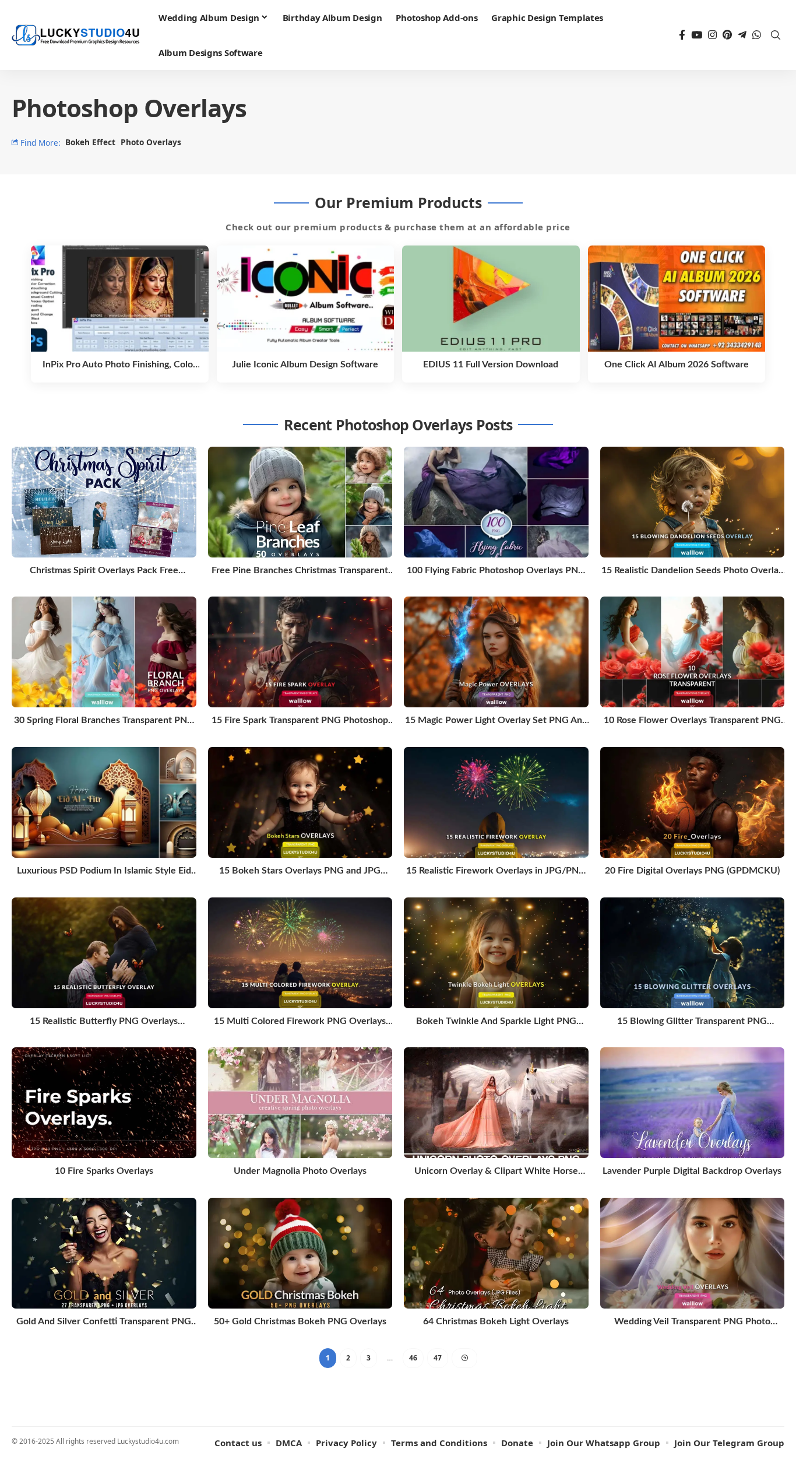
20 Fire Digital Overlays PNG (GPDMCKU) (692, 870)
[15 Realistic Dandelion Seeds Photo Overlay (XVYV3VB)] (692, 502)
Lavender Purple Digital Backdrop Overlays (692, 1171)
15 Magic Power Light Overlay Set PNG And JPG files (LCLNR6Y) (496, 721)
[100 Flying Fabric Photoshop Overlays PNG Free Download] (496, 502)
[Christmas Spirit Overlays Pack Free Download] (104, 502)
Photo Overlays (151, 142)
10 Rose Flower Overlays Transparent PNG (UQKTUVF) (692, 721)
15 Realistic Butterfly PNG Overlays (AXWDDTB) (104, 1021)
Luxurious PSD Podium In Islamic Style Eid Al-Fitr (104, 871)
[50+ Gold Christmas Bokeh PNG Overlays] (300, 1253)
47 (438, 1358)
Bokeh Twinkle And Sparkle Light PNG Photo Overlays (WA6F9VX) (496, 1021)
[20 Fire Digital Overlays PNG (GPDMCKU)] (692, 802)
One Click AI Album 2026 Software (676, 364)
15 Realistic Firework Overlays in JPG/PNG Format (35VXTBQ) (496, 871)
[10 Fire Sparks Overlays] (104, 1102)
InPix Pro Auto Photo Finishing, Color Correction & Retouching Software (119, 365)
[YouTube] (696, 35)
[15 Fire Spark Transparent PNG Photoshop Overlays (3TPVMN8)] (300, 652)
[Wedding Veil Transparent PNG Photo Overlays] (692, 1253)
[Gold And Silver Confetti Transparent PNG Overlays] (104, 1253)
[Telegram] (742, 35)
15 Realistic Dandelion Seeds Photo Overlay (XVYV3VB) (692, 571)
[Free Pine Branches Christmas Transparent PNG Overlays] (300, 502)
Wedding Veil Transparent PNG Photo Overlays (692, 1322)
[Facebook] (682, 35)
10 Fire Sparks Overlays (104, 1171)
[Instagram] (712, 35)
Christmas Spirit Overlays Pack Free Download (104, 571)
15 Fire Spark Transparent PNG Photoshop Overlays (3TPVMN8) (300, 721)
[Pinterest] (727, 35)
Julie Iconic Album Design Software (305, 364)
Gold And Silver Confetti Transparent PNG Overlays (103, 1322)
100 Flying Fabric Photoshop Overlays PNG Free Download (496, 571)
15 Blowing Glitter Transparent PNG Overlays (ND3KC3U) (692, 1021)
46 (413, 1358)
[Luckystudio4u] (76, 35)
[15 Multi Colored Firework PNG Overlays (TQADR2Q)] (300, 952)
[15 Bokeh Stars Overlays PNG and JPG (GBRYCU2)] (300, 802)
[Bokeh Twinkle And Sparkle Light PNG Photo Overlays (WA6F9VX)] (496, 952)
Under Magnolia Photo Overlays (300, 1171)
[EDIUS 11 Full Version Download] (491, 298)
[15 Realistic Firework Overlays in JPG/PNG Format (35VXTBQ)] (496, 802)
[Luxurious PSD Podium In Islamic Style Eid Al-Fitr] (104, 802)
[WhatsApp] (756, 35)
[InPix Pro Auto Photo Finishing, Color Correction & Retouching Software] (120, 298)
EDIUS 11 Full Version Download (490, 364)
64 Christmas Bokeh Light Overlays (496, 1321)
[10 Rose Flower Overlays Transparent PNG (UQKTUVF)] (692, 652)
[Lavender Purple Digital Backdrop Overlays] (692, 1102)
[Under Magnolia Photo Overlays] (300, 1102)
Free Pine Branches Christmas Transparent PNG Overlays (300, 571)
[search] (775, 35)
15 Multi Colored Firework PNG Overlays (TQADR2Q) (300, 1021)
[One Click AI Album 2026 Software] (677, 298)
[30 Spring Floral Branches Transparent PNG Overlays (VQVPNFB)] (104, 652)
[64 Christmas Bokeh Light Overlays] (496, 1253)
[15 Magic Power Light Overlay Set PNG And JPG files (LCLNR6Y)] (496, 652)
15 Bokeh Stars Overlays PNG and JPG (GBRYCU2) (300, 871)
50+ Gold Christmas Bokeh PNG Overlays (300, 1321)
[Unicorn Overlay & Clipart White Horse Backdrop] (496, 1102)
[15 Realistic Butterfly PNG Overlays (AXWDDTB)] (104, 952)
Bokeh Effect (90, 142)
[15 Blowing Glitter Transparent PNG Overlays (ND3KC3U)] (692, 952)
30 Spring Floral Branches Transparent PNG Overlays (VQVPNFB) (104, 721)
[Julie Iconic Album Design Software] (306, 298)
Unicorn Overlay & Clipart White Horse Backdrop (496, 1171)
